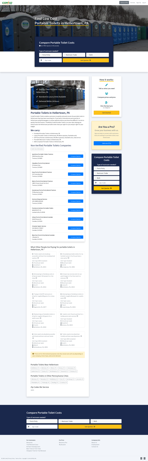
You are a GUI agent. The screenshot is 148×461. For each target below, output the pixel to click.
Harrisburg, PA (70, 379)
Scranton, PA (63, 382)
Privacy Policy (11, 458)
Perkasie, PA (73, 371)
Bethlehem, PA (35, 368)
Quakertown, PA (35, 371)
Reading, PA (55, 382)
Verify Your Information (37, 149)
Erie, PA (62, 379)
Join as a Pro (124, 2)
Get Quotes (85, 60)
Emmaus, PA (61, 368)
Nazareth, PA (64, 371)
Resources (29, 442)
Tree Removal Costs (32, 444)
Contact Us (95, 446)
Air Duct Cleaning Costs (33, 446)
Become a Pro (63, 442)
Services (132, 2)
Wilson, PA (53, 368)
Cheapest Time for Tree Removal (36, 451)
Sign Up (138, 2)
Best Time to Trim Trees (33, 449)
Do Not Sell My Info (31, 458)
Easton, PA (45, 371)
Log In (144, 2)
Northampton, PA (54, 371)
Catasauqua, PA (71, 368)
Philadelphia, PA (35, 382)
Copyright (24, 458)
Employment (95, 444)
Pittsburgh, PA (45, 382)
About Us (94, 442)
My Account (62, 444)
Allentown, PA (44, 368)
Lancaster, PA (79, 379)
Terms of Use (18, 458)
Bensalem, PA (44, 379)
